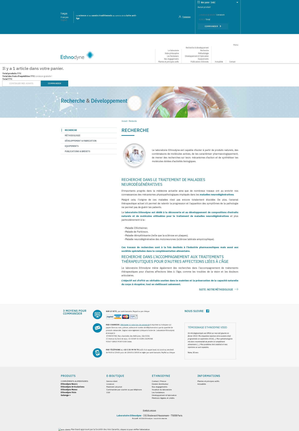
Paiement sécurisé (114, 387)
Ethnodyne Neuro (69, 384)
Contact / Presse (159, 381)
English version (149, 410)
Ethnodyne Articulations (72, 387)
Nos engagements (159, 387)
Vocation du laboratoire (162, 389)
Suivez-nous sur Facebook (207, 311)
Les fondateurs (158, 392)
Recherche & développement (197, 47)
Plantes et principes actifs (168, 61)
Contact (232, 61)
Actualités (219, 61)
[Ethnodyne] (77, 55)
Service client (111, 381)
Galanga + (66, 395)
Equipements (72, 146)
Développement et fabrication (164, 395)
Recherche (71, 130)
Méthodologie (72, 135)
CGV (108, 392)
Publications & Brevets (200, 61)
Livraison (110, 384)
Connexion (186, 17)
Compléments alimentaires (74, 381)
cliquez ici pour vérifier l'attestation (135, 429)
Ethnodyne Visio (68, 392)
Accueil (124, 121)
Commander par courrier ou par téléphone (124, 389)
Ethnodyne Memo (69, 389)
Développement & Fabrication (80, 140)
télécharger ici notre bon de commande (135, 325)
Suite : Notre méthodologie (216, 289)
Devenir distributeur (160, 384)
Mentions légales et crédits (163, 398)
